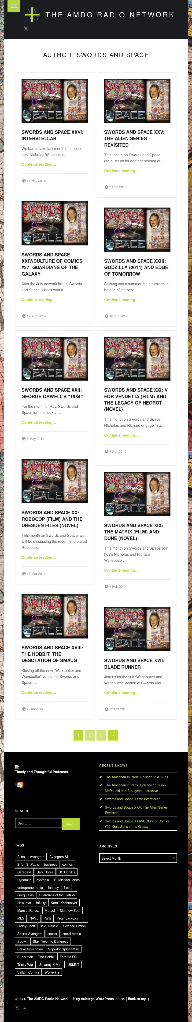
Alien (21, 856)
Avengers (37, 856)
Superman (25, 956)
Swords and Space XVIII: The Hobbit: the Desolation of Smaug (52, 654)
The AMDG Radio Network (110, 14)
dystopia (43, 879)
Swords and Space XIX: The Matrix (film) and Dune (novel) (133, 531)
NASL (34, 918)
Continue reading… (39, 164)
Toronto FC (68, 956)
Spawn (22, 941)
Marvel (50, 910)
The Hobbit (46, 956)
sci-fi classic (49, 925)
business (50, 864)
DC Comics (67, 871)
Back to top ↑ (139, 998)
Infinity (41, 902)
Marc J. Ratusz (28, 910)
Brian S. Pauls (28, 864)
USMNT (73, 964)
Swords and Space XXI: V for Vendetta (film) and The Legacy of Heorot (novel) (136, 399)
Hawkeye (24, 902)
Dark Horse (45, 871)
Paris (47, 918)
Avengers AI (58, 856)
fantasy (53, 887)
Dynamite (24, 879)
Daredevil (24, 871)
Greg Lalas (25, 894)
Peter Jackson (67, 918)
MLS (20, 918)
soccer (52, 933)
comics (67, 864)
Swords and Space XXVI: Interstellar (53, 135)
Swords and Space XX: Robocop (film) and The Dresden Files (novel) (52, 519)
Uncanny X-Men (50, 964)
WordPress (105, 998)
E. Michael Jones (67, 879)
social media (72, 933)
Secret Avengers (29, 933)
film (66, 887)
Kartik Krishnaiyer (64, 902)
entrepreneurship (30, 887)
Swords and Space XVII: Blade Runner (134, 663)
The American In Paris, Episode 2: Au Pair (136, 776)
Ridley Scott (26, 925)
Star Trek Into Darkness (50, 941)
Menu (13, 6)
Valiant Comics (28, 972)
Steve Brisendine (30, 948)
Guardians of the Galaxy (57, 894)
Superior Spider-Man (63, 948)
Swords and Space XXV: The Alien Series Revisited (134, 138)
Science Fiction (74, 925)
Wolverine (51, 972)
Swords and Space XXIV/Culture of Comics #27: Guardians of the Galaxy (52, 264)
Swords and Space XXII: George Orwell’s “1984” (52, 393)
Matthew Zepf (70, 910)
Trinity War (25, 964)
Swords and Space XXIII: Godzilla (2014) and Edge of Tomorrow (136, 267)
